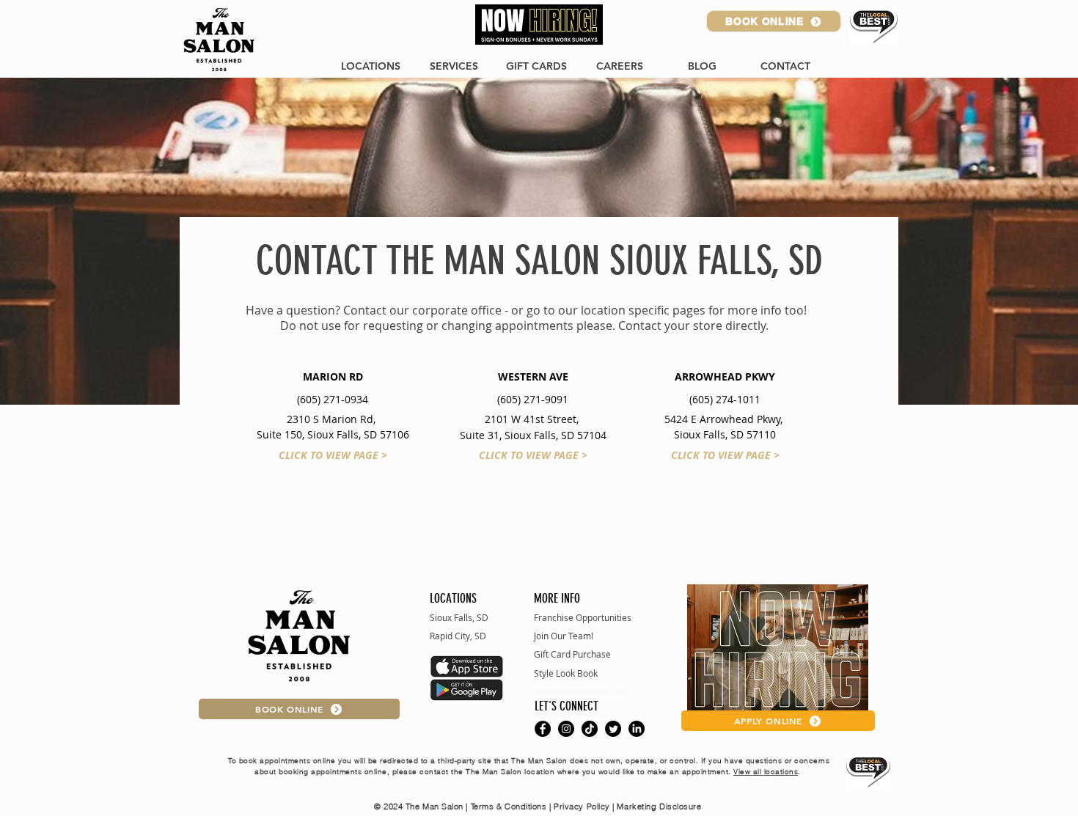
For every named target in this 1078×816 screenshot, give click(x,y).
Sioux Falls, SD (459, 617)
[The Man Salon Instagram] (566, 729)
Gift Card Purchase (572, 654)
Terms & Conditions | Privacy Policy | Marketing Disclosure (587, 806)
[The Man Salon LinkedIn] (636, 729)
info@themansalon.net (581, 691)
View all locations (765, 771)
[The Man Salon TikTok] (590, 729)
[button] (785, 66)
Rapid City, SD (458, 636)
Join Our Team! (563, 636)
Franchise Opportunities (582, 617)
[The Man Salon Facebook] (543, 729)
